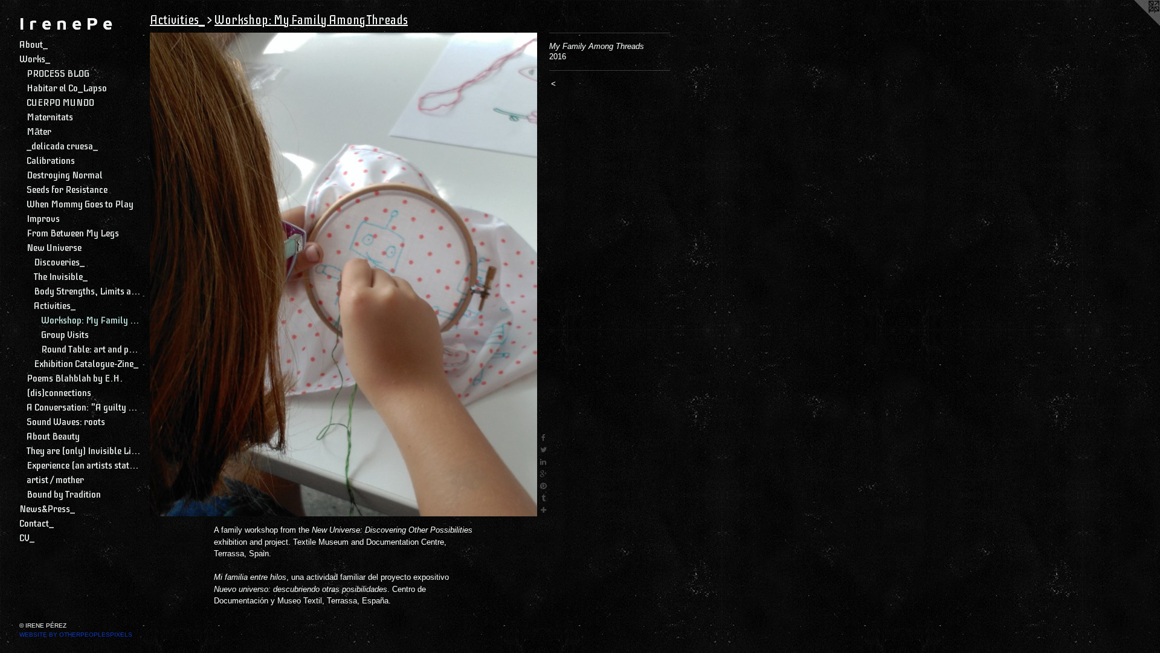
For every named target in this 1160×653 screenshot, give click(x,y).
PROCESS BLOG (58, 74)
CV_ (26, 538)
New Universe (54, 248)
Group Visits (65, 335)
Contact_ (36, 524)
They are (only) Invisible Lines (83, 451)
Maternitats (50, 117)
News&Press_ (47, 509)
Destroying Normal (65, 175)
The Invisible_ (61, 277)
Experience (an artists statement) (83, 466)
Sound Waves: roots (66, 422)
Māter (39, 132)
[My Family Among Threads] (343, 274)
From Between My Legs (73, 233)
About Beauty (53, 436)
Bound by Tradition (64, 495)
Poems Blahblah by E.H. (75, 378)
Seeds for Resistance (67, 190)
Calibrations (51, 161)
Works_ (34, 59)
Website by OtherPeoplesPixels (75, 634)
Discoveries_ (59, 262)
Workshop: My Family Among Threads (90, 320)
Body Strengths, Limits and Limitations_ (87, 291)
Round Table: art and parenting (90, 349)
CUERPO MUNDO (60, 103)
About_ (33, 45)
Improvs (43, 219)
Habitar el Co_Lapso (67, 88)
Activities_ (55, 306)
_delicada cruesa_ (62, 146)
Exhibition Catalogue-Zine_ (86, 364)
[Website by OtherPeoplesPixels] (1136, 24)
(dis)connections (59, 393)
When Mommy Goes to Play (80, 204)
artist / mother (55, 480)
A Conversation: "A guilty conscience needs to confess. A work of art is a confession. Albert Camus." (83, 407)
